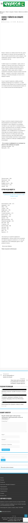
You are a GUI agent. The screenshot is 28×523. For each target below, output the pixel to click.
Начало (3, 11)
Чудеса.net (16, 517)
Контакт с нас (3, 495)
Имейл (4, 439)
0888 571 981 (17, 520)
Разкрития (2, 482)
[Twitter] (14, 516)
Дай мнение (21, 21)
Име (3, 434)
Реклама (2, 480)
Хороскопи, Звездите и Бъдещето (7, 484)
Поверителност (3, 491)
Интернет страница (7, 444)
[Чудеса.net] (14, 4)
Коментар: (5, 421)
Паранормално (3, 486)
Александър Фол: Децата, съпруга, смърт (13, 404)
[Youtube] (15, 516)
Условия (2, 493)
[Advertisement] (14, 37)
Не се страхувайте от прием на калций (8, 375)
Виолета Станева (6, 21)
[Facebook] (12, 516)
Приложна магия (4, 488)
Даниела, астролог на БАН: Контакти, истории (14, 391)
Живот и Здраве (9, 11)
